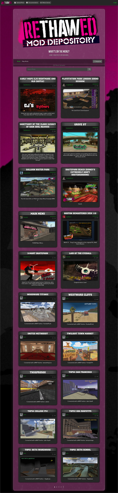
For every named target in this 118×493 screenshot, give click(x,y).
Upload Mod (21, 2)
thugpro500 (38, 372)
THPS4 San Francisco (80, 372)
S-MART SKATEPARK (38, 253)
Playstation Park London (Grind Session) (80, 80)
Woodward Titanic (37, 294)
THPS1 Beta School (80, 449)
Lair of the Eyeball (80, 253)
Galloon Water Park (37, 169)
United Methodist (38, 333)
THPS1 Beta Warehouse (38, 449)
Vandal (26, 217)
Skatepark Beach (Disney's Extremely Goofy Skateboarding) (80, 172)
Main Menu (38, 213)
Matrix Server (46, 2)
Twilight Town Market (80, 333)
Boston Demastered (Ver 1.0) (80, 213)
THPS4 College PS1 (38, 411)
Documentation (33, 2)
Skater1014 (27, 173)
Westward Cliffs (80, 294)
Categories (97, 61)
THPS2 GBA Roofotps (80, 411)
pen (25, 298)
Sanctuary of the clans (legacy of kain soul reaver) (38, 125)
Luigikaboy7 (69, 85)
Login (115, 2)
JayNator (69, 217)
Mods (18, 61)
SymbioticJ (27, 85)
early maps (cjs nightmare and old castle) (38, 80)
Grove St (80, 124)
